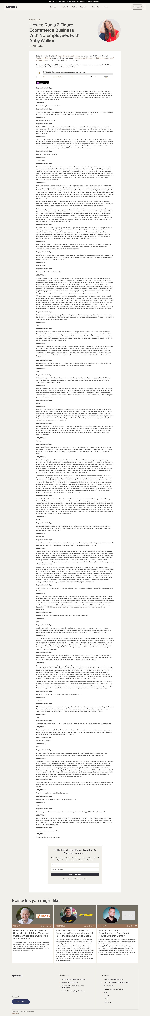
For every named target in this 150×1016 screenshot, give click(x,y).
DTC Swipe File (108, 986)
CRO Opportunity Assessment (113, 979)
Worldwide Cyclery (43, 58)
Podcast (74, 7)
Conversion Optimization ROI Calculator (117, 982)
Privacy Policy (15, 1014)
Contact (105, 7)
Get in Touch (21, 1001)
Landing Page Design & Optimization (73, 979)
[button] (54, 7)
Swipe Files (96, 7)
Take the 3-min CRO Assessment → (91, 1)
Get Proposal (137, 7)
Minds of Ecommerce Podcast (68, 56)
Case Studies (65, 7)
